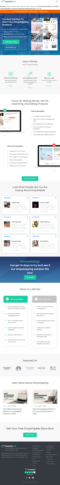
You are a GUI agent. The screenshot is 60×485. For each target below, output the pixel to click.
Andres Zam (15, 202)
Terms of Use (49, 464)
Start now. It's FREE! (11, 42)
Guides (5, 406)
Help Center (49, 457)
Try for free (30, 277)
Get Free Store (36, 446)
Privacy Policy (50, 461)
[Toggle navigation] (56, 1)
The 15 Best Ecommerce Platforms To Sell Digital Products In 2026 (12, 411)
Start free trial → (43, 11)
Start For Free (30, 435)
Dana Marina (44, 241)
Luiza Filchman (16, 222)
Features (48, 452)
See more (24, 209)
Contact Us (49, 459)
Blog (33, 465)
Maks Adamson (45, 222)
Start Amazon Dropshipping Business (50, 448)
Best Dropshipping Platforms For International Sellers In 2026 (44, 411)
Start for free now (30, 178)
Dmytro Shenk (44, 202)
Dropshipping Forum (52, 454)
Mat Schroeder (16, 241)
